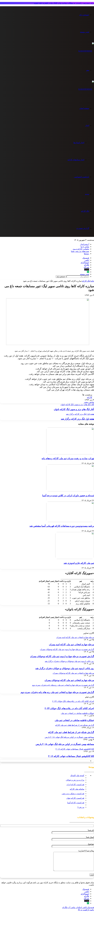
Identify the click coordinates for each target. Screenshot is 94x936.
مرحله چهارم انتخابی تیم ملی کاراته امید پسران (71, 644)
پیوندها (86, 254)
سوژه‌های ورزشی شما (80, 251)
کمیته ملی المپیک (77, 775)
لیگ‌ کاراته (86, 281)
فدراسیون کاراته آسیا (75, 803)
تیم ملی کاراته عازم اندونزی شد (79, 563)
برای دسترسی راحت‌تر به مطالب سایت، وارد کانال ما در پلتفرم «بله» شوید (64, 3)
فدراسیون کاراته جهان (75, 798)
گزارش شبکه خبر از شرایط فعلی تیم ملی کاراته (71, 732)
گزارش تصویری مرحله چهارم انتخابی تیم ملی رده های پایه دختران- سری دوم (57, 692)
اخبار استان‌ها (78, 143)
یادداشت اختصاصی (81, 177)
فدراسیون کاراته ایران (75, 784)
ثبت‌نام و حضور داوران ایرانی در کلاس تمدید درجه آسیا (68, 495)
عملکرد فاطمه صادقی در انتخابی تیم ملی (74, 720)
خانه (92, 281)
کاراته (89, 397)
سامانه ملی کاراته (77, 789)
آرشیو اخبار (84, 244)
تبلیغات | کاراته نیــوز (81, 249)
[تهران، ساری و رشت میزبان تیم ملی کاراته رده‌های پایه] (70, 454)
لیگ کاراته (85, 211)
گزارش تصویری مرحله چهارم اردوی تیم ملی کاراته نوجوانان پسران (62, 656)
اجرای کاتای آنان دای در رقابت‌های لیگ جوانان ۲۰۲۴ (69, 708)
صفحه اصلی (84, 108)
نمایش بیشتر (89, 402)
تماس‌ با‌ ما (85, 247)
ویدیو (87, 194)
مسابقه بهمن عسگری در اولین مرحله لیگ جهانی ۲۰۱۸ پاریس (65, 744)
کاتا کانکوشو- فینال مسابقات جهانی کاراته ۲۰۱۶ (71, 756)
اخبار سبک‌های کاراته (76, 160)
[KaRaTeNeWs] (86, 51)
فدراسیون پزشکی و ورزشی (73, 794)
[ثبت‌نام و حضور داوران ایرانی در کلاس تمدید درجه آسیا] (70, 491)
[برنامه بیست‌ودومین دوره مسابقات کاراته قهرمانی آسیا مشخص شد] (70, 521)
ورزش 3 (80, 807)
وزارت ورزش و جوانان (75, 780)
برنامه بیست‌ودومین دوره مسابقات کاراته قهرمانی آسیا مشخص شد (61, 526)
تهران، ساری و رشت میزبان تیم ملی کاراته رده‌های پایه (68, 458)
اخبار (87, 125)
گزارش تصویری (82, 228)
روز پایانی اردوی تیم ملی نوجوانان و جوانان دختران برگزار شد (64, 668)
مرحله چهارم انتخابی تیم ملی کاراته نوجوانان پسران (69, 680)
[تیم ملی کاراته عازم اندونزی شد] (74, 558)
